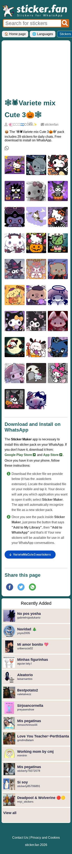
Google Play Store (19, 455)
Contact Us (20, 837)
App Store (51, 455)
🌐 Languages (42, 34)
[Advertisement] (36, 70)
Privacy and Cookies (45, 837)
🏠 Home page (15, 34)
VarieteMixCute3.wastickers (32, 554)
